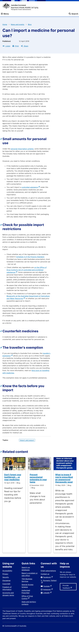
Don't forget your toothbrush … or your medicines (12, 477)
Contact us (45, 574)
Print (17, 46)
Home (4, 24)
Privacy (5, 574)
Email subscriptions (48, 571)
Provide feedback (67, 587)
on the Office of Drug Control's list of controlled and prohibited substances (27, 269)
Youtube (47, 586)
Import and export (27, 440)
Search (74, 14)
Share (25, 46)
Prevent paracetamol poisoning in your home (38, 478)
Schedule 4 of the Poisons (26, 257)
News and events (17, 24)
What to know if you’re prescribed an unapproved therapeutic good (64, 478)
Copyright (6, 584)
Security (5, 577)
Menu (6, 14)
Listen (7, 46)
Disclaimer (6, 580)
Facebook (47, 577)
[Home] (20, 6)
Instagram (47, 589)
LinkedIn (46, 593)
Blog (29, 24)
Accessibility (7, 571)
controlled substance (30, 187)
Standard (40, 257)
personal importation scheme (22, 149)
